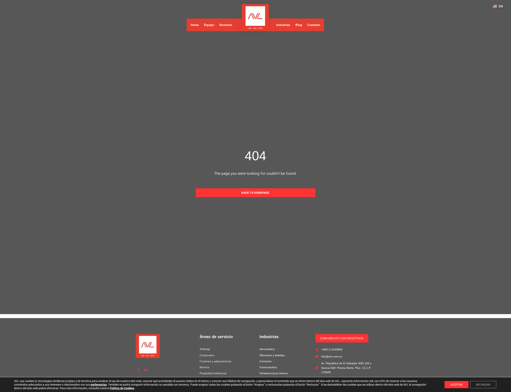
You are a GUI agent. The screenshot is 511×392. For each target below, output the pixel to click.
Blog (298, 25)
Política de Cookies (122, 388)
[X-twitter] (139, 370)
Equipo (209, 25)
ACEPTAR (456, 384)
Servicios (225, 25)
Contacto (313, 25)
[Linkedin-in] (146, 370)
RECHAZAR (483, 384)
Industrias (283, 25)
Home (195, 25)
